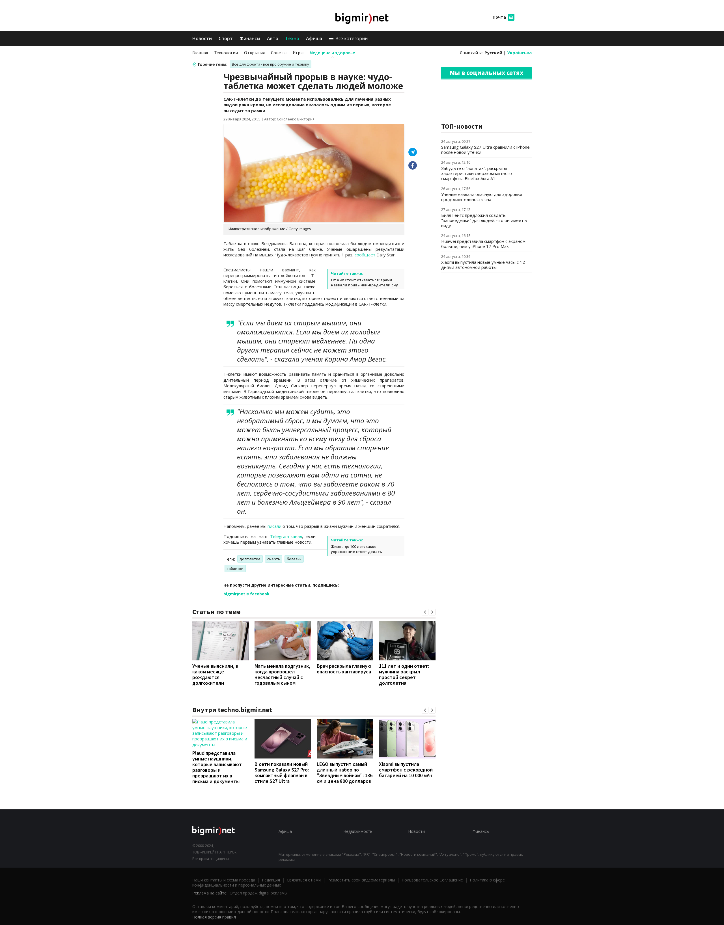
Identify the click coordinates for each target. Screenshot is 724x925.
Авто (272, 38)
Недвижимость (357, 831)
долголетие (250, 558)
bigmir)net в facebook (246, 594)
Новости (202, 38)
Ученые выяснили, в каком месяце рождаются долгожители (215, 674)
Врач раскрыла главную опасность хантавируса (344, 669)
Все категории (351, 38)
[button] (425, 612)
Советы (278, 52)
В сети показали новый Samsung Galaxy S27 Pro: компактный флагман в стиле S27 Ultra (282, 772)
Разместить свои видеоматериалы (361, 880)
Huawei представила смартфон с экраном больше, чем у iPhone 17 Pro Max (483, 243)
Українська (519, 52)
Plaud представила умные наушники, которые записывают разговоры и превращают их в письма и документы (217, 767)
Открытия (254, 52)
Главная (200, 52)
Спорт (226, 38)
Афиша (314, 38)
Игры (298, 52)
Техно (292, 38)
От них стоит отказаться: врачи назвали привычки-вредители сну (364, 282)
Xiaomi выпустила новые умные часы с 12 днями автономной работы (483, 264)
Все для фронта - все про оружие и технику (270, 64)
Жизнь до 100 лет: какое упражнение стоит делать (356, 549)
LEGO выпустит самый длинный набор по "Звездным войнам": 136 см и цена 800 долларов (344, 772)
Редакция (271, 880)
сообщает (365, 255)
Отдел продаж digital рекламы (258, 893)
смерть (273, 558)
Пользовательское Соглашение (432, 880)
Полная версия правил (214, 917)
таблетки (235, 568)
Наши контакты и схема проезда (223, 880)
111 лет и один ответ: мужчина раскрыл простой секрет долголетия (404, 674)
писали (274, 526)
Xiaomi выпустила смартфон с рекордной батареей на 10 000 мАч (406, 770)
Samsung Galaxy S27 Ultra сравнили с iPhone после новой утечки (485, 149)
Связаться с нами (304, 880)
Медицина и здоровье (332, 52)
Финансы (250, 38)
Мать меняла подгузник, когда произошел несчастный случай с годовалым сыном (282, 674)
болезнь (294, 558)
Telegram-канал (286, 536)
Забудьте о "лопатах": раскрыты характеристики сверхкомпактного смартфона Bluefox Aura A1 (476, 173)
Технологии (226, 52)
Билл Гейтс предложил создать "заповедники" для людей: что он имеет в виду (484, 220)
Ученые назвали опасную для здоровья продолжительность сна (481, 196)
